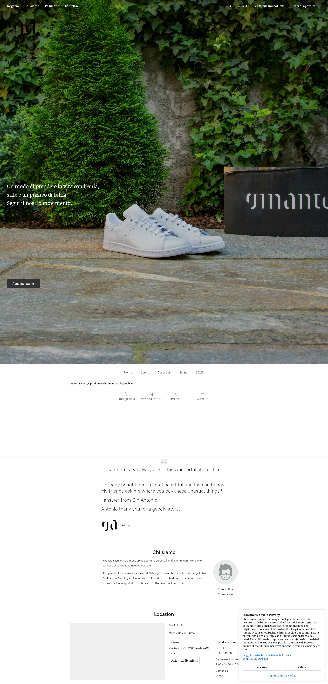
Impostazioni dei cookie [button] (282, 675)
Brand (183, 372)
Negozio (13, 6)
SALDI (200, 372)
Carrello (202, 399)
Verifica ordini (151, 399)
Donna (144, 372)
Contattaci (72, 6)
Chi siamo (32, 6)
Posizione (52, 6)
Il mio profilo (125, 399)
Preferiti (177, 399)
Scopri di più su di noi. (255, 658)
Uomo (128, 372)
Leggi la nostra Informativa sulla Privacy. (267, 655)
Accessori (164, 372)
